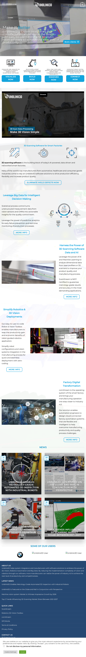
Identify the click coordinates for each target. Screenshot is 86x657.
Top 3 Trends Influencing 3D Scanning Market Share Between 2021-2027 (64, 532)
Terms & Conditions (9, 625)
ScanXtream (64, 279)
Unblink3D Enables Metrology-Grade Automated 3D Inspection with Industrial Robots (21, 486)
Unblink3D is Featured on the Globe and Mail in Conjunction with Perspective (64, 486)
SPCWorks (6, 621)
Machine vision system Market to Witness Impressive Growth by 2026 (21, 531)
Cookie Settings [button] (10, 652)
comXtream (6, 617)
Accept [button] (22, 652)
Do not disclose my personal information (23, 646)
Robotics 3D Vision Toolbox (12, 613)
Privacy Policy (7, 629)
